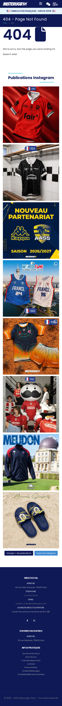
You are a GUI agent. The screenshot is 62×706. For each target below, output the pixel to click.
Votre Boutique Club (30, 660)
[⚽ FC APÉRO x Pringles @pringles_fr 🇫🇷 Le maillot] (31, 404)
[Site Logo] (15, 4)
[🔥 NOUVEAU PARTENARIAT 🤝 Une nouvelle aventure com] (31, 230)
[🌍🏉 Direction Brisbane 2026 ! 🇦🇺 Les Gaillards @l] (31, 346)
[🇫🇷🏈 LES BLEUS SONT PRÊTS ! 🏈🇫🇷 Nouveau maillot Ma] (31, 288)
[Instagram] (34, 620)
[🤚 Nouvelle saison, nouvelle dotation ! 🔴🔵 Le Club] (31, 462)
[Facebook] (27, 620)
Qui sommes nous (31, 653)
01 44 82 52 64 (31, 595)
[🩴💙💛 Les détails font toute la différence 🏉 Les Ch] (31, 520)
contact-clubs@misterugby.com (31, 603)
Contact (31, 664)
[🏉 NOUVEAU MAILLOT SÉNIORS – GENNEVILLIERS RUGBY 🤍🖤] (31, 172)
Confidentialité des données (31, 674)
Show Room (31, 657)
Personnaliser (31, 667)
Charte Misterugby (31, 671)
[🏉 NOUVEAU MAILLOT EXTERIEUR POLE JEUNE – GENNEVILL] (31, 114)
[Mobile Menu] (40, 4)
